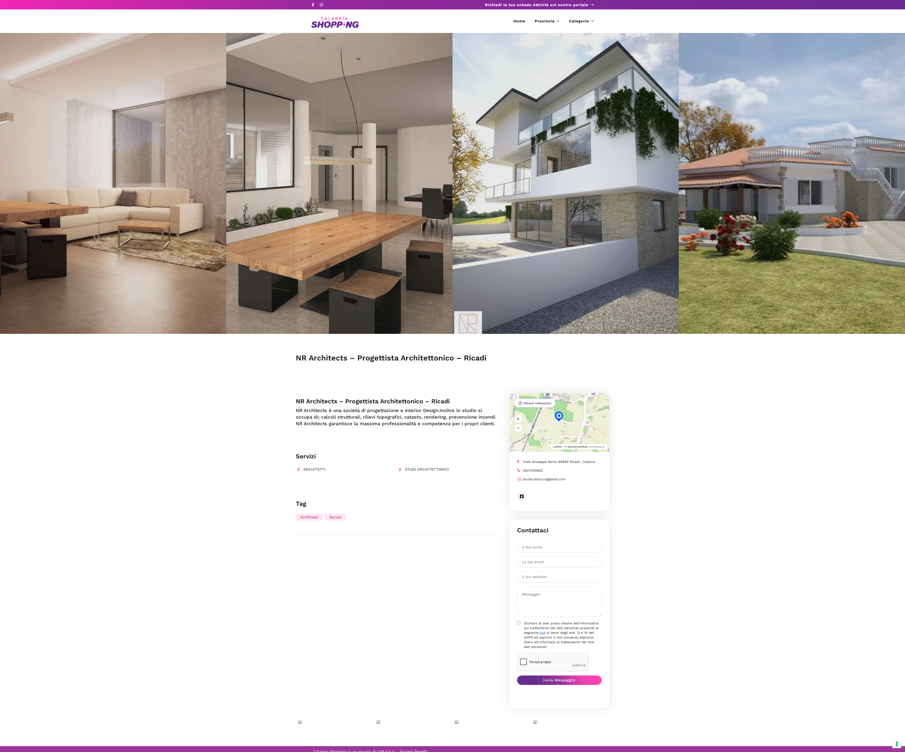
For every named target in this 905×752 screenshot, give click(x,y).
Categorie (579, 21)
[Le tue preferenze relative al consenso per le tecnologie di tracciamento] (896, 743)
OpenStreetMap (578, 446)
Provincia (545, 21)
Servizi (335, 517)
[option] (113, 183)
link (543, 633)
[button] (518, 419)
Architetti (314, 469)
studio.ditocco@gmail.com (544, 479)
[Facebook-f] (313, 5)
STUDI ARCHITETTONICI (427, 469)
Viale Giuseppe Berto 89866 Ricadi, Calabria (559, 462)
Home (519, 21)
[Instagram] (321, 5)
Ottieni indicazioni (537, 403)
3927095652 (533, 470)
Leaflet (557, 446)
